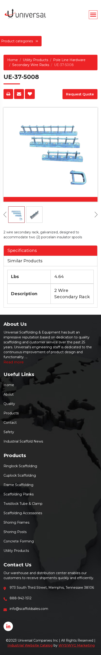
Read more (14, 362)
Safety (9, 432)
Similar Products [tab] (25, 260)
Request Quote (80, 94)
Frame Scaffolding (18, 485)
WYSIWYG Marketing (76, 645)
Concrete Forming (19, 541)
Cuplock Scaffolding (20, 475)
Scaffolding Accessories (23, 513)
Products (11, 413)
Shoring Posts (15, 532)
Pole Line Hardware (69, 60)
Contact (10, 422)
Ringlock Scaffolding (20, 466)
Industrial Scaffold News (23, 441)
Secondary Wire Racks (30, 65)
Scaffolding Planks (19, 494)
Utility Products (35, 60)
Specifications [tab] (22, 250)
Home (12, 60)
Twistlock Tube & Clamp (23, 504)
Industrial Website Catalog (30, 645)
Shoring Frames (16, 522)
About (9, 394)
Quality (9, 404)
